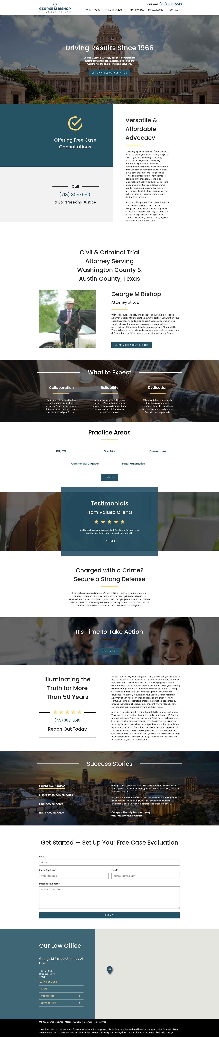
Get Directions (48, 995)
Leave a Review (48, 1002)
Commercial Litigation (85, 463)
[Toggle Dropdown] (125, 10)
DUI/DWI (61, 451)
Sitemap (88, 1021)
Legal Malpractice (133, 463)
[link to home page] (55, 7)
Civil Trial (109, 451)
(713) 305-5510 (170, 4)
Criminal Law (158, 451)
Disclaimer (101, 1021)
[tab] (67, 786)
